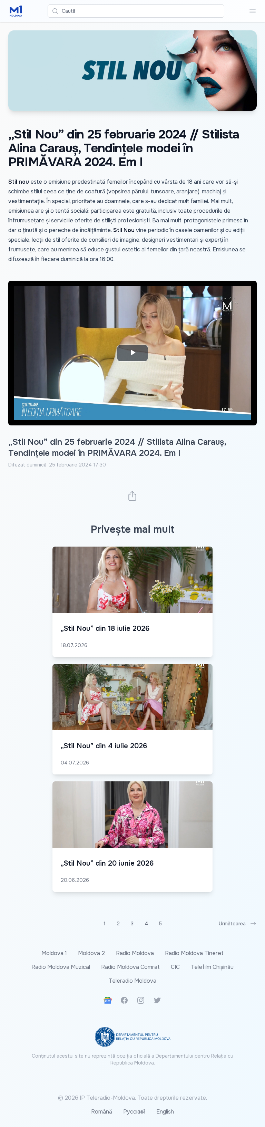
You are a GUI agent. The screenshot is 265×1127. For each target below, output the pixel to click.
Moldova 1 (54, 953)
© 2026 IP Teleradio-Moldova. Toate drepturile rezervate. (132, 1097)
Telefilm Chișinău (212, 967)
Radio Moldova (135, 953)
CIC (175, 967)
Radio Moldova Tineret (194, 953)
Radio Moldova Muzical (60, 967)
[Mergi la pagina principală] (15, 11)
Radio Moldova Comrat (130, 967)
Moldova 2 (91, 953)
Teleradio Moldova (132, 980)
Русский (134, 1111)
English (165, 1111)
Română (101, 1111)
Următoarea (232, 924)
